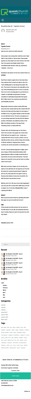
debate (14, 332)
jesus (2, 340)
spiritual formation (5, 347)
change (16, 330)
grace (9, 337)
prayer (25, 340)
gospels (2, 337)
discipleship (19, 332)
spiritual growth (13, 347)
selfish (7, 345)
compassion (21, 330)
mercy (18, 340)
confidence (27, 330)
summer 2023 (9, 223)
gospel (6, 337)
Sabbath (18, 327)
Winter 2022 (4, 319)
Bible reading (3, 327)
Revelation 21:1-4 (5, 49)
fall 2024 (3, 310)
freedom (27, 335)
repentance (9, 342)
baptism (13, 330)
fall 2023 (3, 307)
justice (5, 340)
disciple (23, 332)
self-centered (15, 342)
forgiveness (22, 335)
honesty (25, 337)
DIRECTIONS (15, 376)
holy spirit (21, 337)
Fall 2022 (3, 305)
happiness (16, 337)
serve (11, 345)
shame (21, 345)
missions (21, 340)
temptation (23, 347)
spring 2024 (4, 312)
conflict (11, 332)
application (3, 330)
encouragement (4, 335)
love (15, 340)
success (18, 347)
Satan (21, 327)
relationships (3, 342)
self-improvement (22, 342)
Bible (8, 327)
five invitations (16, 335)
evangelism (10, 335)
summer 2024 (4, 317)
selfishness (3, 345)
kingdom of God (11, 340)
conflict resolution (5, 332)
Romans (13, 327)
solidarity (25, 345)
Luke (11, 327)
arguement (8, 330)
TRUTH (24, 327)
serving (18, 345)
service (14, 345)
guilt (12, 337)
